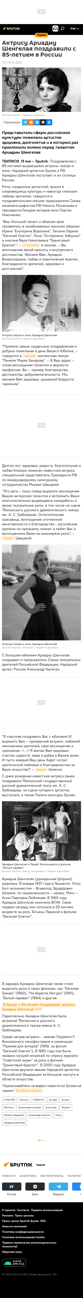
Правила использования (47, 1210)
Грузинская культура (29, 1107)
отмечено (31, 245)
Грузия (65, 1099)
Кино (58, 1114)
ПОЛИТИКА (75, 1176)
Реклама (7, 1215)
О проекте (9, 1210)
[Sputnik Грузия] (12, 30)
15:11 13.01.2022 (12, 62)
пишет (8, 538)
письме (30, 355)
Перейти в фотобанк (34, 114)
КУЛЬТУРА (9, 1099)
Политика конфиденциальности (23, 1232)
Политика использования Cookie (23, 1237)
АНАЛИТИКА (28, 1176)
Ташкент (65, 1107)
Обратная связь (12, 1252)
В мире (53, 1099)
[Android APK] (14, 1263)
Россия (24, 1099)
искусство (51, 1107)
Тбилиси (8, 1107)
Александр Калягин (40, 1114)
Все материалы (51, 1176)
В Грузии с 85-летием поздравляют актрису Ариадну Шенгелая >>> (39, 1006)
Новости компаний (14, 1226)
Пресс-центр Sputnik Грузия (20, 1221)
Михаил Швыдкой (14, 1114)
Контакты (23, 1210)
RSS (43, 1221)
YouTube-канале (28, 1090)
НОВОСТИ (38, 1099)
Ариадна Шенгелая (14, 1122)
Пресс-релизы (24, 1215)
